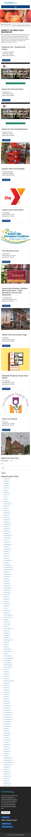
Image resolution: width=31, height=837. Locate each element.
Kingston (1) (7, 619)
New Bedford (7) (8, 649)
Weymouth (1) (7, 774)
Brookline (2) (7, 531)
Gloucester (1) (7, 592)
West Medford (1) (8, 760)
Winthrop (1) (7, 778)
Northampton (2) (8, 667)
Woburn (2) (7, 780)
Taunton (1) (7, 737)
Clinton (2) (6, 553)
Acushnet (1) (7, 479)
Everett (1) (6, 578)
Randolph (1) (7, 690)
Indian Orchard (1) (8, 615)
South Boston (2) (8, 715)
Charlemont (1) (7, 542)
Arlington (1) (7, 485)
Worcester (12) (7, 783)
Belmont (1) (7, 506)
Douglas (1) (7, 562)
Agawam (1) (7, 481)
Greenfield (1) (7, 594)
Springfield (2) (7, 726)
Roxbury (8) (7, 694)
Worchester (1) (7, 785)
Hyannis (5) (7, 612)
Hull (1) (6, 608)
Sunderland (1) (7, 733)
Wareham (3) (7, 749)
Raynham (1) (7, 692)
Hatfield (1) (6, 601)
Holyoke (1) (7, 606)
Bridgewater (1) (8, 524)
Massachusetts (21, 25)
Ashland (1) (7, 488)
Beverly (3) (6, 510)
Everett (28, 25)
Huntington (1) (7, 610)
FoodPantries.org (6, 823)
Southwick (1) (7, 724)
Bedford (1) (7, 501)
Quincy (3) (6, 687)
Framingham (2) (8, 587)
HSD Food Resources (7, 826)
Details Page (6, 60)
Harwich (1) (7, 599)
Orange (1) (6, 671)
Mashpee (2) (7, 635)
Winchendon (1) (8, 776)
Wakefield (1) (7, 744)
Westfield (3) (7, 767)
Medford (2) (7, 637)
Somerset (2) (7, 708)
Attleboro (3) (7, 492)
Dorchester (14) (8, 560)
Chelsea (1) (7, 551)
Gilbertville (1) (7, 590)
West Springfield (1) (9, 762)
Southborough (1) (8, 719)
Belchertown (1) (8, 503)
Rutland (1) (6, 696)
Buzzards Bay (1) (8, 535)
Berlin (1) (6, 508)
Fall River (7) (7, 581)
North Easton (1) (8, 660)
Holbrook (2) (7, 603)
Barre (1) (6, 499)
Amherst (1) (7, 483)
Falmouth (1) (7, 583)
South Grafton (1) (8, 717)
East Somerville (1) (8, 569)
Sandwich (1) (7, 701)
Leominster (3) (7, 624)
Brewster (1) (7, 522)
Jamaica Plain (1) (8, 617)
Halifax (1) (6, 597)
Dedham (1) (7, 558)
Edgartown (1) (7, 576)
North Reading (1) (8, 665)
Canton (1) (6, 540)
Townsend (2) (7, 740)
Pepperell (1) (7, 683)
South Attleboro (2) (8, 712)
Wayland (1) (7, 753)
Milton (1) (6, 644)
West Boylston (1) (8, 758)
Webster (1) (7, 755)
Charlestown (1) (8, 544)
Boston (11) (7, 515)
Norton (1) (6, 669)
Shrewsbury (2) (7, 705)
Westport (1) (7, 769)
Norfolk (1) (6, 653)
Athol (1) (6, 490)
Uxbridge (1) (7, 742)
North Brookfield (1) (8, 658)
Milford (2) (6, 642)
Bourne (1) (6, 517)
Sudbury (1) (7, 730)
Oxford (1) (6, 676)
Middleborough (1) (8, 640)
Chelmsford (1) (7, 549)
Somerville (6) (7, 710)
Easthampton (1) (8, 574)
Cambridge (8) (7, 538)
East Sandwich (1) (8, 567)
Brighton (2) (7, 526)
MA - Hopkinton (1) (8, 628)
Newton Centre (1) (8, 651)
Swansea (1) (7, 735)
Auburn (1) (6, 494)
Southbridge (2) (8, 721)
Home (13, 25)
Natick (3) (6, 646)
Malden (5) (6, 631)
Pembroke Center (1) (9, 681)
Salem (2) (6, 699)
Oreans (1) (6, 674)
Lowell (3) (6, 626)
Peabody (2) (7, 678)
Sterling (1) (6, 728)
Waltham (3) (7, 746)
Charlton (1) (7, 547)
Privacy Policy (5, 817)
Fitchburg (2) (7, 585)
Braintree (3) (7, 519)
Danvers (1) (7, 556)
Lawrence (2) (7, 622)
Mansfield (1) (7, 633)
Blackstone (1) (7, 513)
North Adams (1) (8, 656)
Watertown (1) (7, 751)
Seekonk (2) (7, 703)
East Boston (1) (8, 565)
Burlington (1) (7, 533)
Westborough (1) (8, 765)
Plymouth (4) (7, 685)
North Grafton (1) (8, 662)
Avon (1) (6, 497)
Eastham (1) (7, 572)
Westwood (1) (7, 771)
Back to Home (6, 24)
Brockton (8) (7, 528)
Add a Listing (6, 812)
